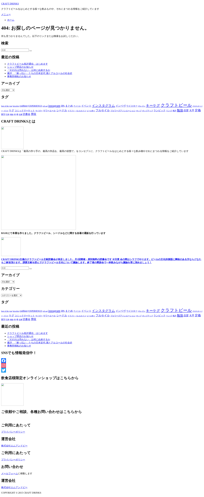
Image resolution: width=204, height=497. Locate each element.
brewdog (16, 106)
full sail (45, 106)
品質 (186, 110)
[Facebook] (102, 360)
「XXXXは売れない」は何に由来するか (28, 70)
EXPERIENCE (35, 106)
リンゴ (169, 110)
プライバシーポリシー (13, 432)
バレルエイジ (80, 111)
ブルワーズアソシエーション (123, 110)
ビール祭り (91, 111)
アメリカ (77, 106)
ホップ (139, 111)
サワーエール (49, 110)
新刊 (3, 114)
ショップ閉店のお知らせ (20, 67)
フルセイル (103, 110)
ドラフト (71, 111)
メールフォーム (9, 473)
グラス (5, 111)
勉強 (180, 110)
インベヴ (121, 105)
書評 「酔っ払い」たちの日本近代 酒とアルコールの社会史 (39, 73)
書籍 (11, 114)
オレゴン (141, 106)
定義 (198, 110)
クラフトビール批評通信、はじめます (27, 64)
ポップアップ (147, 111)
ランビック (159, 110)
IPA (63, 105)
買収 (33, 114)
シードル (61, 110)
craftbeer (24, 106)
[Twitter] (102, 370)
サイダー (39, 111)
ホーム (10, 20)
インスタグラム (103, 105)
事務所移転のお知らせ (19, 76)
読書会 (26, 114)
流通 (20, 114)
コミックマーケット (25, 110)
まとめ (69, 105)
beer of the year (6, 106)
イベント (86, 105)
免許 (174, 110)
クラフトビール (176, 105)
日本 (8, 114)
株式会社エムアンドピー (14, 445)
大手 (191, 110)
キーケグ (153, 105)
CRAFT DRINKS (10, 3)
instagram (54, 105)
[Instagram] (102, 365)
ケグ (11, 110)
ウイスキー (132, 106)
